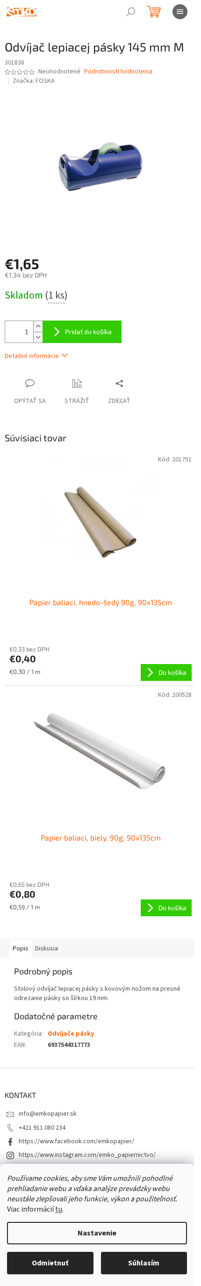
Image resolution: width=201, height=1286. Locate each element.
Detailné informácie (32, 356)
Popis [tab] (21, 948)
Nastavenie (97, 1233)
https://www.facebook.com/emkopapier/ (76, 1141)
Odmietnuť (50, 1263)
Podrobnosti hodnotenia (118, 71)
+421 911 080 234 (42, 1128)
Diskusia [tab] (46, 948)
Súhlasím (143, 1263)
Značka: (34, 81)
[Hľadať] (131, 11)
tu (58, 1209)
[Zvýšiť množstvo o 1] (38, 326)
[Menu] (180, 11)
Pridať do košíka (88, 332)
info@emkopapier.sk (48, 1113)
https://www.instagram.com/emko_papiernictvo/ (87, 1155)
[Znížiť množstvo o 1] (38, 337)
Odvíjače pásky (71, 1033)
